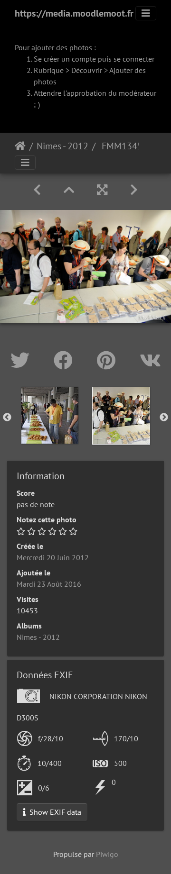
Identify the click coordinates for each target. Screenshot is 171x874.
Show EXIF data (54, 812)
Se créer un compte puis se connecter (94, 59)
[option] (50, 415)
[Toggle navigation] (145, 13)
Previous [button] (7, 417)
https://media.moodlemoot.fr (74, 13)
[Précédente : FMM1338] (37, 190)
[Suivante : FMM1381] (134, 190)
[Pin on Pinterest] (108, 360)
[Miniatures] (69, 190)
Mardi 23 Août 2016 (49, 584)
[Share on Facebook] (65, 360)
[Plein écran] (102, 190)
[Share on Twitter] (22, 360)
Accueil (20, 146)
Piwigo (107, 854)
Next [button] (164, 417)
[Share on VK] (150, 360)
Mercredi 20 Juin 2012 (53, 557)
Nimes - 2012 (62, 146)
